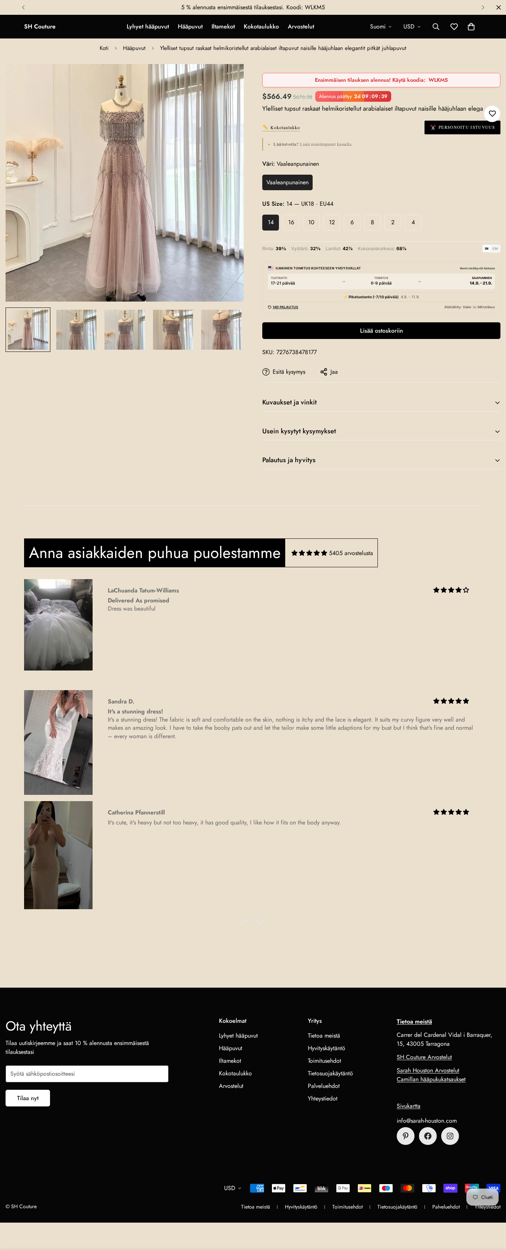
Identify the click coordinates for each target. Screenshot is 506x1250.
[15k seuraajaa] (428, 1136)
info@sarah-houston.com (427, 1120)
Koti (104, 48)
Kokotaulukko (261, 26)
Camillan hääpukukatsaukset (431, 1079)
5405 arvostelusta (351, 553)
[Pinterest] (406, 1136)
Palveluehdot (324, 1086)
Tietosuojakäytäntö (330, 1073)
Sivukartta (408, 1106)
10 (311, 222)
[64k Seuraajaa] (450, 1136)
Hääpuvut (190, 26)
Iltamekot (223, 26)
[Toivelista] (492, 113)
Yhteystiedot (322, 1098)
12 (332, 222)
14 (271, 222)
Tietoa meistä (324, 1035)
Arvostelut (301, 26)
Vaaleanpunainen (287, 182)
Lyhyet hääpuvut (148, 26)
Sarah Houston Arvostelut (428, 1070)
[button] (471, 26)
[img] (309, 553)
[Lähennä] (228, 79)
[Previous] (23, 7)
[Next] (483, 7)
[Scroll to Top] (491, 1209)
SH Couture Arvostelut (424, 1057)
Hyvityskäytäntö (326, 1048)
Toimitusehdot (324, 1060)
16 (291, 222)
